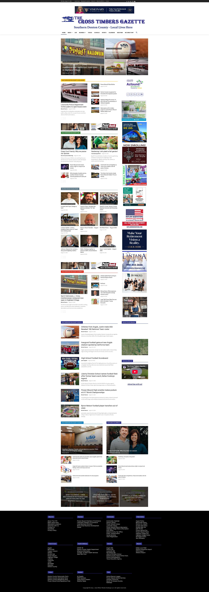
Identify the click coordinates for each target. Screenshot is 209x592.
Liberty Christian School (113, 554)
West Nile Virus (81, 554)
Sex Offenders (140, 538)
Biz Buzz (102, 283)
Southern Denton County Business (114, 68)
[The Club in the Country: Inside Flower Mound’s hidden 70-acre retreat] (95, 175)
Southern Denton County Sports (114, 48)
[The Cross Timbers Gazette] (104, 22)
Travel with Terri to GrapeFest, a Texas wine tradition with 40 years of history (108, 166)
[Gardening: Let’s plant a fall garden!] (104, 142)
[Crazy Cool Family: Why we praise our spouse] (74, 142)
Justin (49, 562)
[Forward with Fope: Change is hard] (70, 198)
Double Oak (51, 554)
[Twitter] (132, 1)
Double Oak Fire (141, 527)
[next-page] (65, 118)
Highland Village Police (143, 535)
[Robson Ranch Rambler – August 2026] (89, 219)
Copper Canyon (52, 551)
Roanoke (50, 565)
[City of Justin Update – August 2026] (109, 241)
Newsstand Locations (54, 524)
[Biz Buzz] (95, 285)
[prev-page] (62, 118)
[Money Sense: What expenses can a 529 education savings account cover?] (95, 293)
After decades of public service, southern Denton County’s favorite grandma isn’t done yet (78, 175)
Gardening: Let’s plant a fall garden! (104, 151)
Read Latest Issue (53, 522)
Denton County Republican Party (58, 579)
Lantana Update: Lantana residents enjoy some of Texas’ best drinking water (69, 229)
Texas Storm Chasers (83, 579)
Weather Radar (81, 581)
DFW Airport (140, 551)
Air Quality (80, 576)
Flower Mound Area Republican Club (59, 581)
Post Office (109, 530)
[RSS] (130, 1)
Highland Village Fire (142, 533)
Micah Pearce (64, 109)
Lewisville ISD (110, 551)
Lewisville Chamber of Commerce (87, 522)
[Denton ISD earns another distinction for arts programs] (66, 479)
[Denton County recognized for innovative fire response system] (95, 94)
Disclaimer (51, 529)
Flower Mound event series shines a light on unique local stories (77, 166)
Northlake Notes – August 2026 (108, 227)
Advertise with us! (135, 384)
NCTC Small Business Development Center (88, 526)
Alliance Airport (140, 552)
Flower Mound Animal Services (115, 578)
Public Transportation (113, 533)
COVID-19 (80, 548)
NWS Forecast (81, 578)
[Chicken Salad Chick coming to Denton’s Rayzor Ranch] (115, 67)
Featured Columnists (113, 422)
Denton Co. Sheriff (141, 524)
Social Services (111, 535)
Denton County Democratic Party (58, 576)
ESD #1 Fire (139, 529)
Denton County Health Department (88, 549)
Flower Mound (52, 555)
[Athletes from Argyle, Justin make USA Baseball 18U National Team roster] (126, 48)
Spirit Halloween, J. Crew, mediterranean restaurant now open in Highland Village (72, 298)
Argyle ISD (109, 548)
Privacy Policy (52, 530)
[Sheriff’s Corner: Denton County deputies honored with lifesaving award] (109, 198)
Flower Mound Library (113, 524)
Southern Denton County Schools (72, 422)
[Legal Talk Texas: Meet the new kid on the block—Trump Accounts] (95, 301)
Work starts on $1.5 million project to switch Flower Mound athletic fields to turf (108, 109)
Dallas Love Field (141, 548)
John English (84, 360)
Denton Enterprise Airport (144, 549)
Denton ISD (109, 549)
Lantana (50, 559)
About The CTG (52, 521)
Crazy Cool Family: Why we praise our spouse (122, 451)
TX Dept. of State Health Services (87, 552)
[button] (137, 33)
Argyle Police (140, 521)
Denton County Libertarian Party (58, 578)
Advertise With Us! (127, 361)
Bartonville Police (141, 522)
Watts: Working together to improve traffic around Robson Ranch (88, 250)
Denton (50, 552)
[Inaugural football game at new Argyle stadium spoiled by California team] (70, 347)
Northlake (51, 563)
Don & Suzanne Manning (67, 155)
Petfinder (109, 582)
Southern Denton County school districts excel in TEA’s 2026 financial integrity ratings (80, 450)
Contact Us (51, 527)
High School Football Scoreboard (94, 358)
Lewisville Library (111, 525)
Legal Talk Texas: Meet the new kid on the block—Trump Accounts (108, 301)
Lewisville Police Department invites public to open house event (73, 106)
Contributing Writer (96, 153)
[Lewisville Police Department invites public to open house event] (74, 93)
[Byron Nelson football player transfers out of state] (70, 411)
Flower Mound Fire (141, 530)
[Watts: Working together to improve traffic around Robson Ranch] (89, 241)
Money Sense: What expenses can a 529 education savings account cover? (108, 292)
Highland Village (53, 557)
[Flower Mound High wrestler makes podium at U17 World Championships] (70, 395)
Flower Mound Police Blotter (107, 84)
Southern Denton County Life (70, 132)
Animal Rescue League (113, 576)
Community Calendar (113, 521)
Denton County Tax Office (114, 532)
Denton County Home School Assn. (117, 555)
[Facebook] (126, 1)
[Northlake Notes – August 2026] (109, 219)
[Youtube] (134, 1)
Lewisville (51, 560)
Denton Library (111, 522)
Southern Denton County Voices (70, 189)
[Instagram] (128, 1)
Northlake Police (141, 536)
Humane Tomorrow (112, 579)
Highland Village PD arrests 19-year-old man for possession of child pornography (108, 101)
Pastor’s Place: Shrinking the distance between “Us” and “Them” (88, 208)
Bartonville (51, 549)
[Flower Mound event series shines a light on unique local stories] (65, 167)
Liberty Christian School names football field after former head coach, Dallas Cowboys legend (99, 376)
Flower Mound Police (142, 532)
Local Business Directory (84, 524)
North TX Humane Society (114, 581)
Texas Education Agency (114, 559)
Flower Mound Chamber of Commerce (89, 521)
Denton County (52, 566)
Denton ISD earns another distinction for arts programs (85, 475)
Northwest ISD (111, 552)
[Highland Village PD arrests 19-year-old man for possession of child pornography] (95, 101)
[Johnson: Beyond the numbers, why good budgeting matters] (70, 241)
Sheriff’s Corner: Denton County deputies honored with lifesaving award (108, 208)
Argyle (50, 548)
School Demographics (113, 557)
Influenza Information (83, 551)
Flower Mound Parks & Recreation (116, 527)
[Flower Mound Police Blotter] (95, 86)
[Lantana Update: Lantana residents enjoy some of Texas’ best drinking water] (70, 219)
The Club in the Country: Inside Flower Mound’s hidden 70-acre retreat (108, 175)
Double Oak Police (141, 525)
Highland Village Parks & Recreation (117, 529)
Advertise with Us (53, 525)
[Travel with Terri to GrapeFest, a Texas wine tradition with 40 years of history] (95, 167)
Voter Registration (112, 536)
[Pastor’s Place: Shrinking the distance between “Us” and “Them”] (89, 198)
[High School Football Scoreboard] (70, 363)
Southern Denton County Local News (136, 66)
